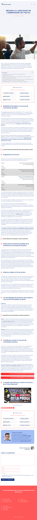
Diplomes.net (5, 508)
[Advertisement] (18, 25)
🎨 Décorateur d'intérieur (8, 93)
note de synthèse (28, 176)
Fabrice (22, 15)
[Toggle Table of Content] (32, 72)
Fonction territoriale (7, 500)
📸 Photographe (6, 96)
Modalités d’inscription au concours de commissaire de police (14, 74)
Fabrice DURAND (17, 432)
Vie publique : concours (7, 501)
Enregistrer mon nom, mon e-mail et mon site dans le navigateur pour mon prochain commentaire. (18, 476)
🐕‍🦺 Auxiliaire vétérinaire (24, 99)
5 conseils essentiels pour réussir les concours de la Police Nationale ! (15, 81)
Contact (21, 499)
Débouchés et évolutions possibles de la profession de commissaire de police (17, 76)
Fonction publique (6, 499)
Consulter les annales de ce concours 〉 (17, 373)
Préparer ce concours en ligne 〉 (18, 377)
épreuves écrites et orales (23, 136)
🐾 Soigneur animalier (24, 93)
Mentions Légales (23, 500)
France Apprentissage (7, 507)
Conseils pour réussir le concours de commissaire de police (14, 80)
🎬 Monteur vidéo (6, 99)
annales (11, 310)
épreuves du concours (14, 351)
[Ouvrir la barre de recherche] (31, 4)
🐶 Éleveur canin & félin (24, 96)
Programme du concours (7, 75)
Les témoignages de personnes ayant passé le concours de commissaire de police (18, 79)
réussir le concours (7, 112)
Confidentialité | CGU (24, 501)
